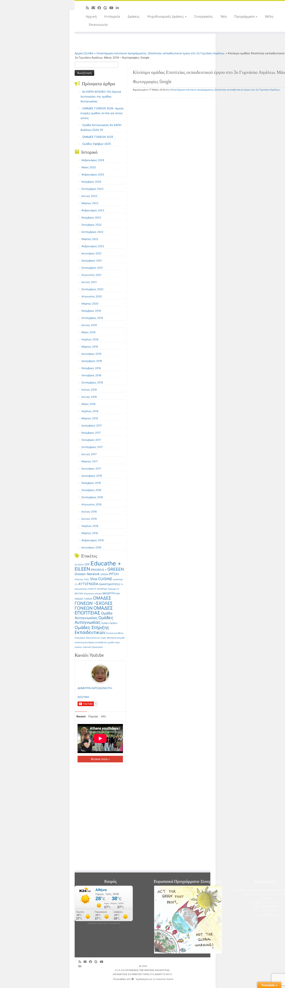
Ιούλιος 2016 (89, 511)
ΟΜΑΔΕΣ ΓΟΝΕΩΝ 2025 (97, 136)
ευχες (103, 638)
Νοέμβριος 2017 (91, 432)
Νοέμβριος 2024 (91, 181)
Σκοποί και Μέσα (114, 633)
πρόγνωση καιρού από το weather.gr (103, 923)
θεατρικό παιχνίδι (116, 638)
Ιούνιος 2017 (89, 454)
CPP (87, 564)
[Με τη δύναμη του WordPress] (132, 978)
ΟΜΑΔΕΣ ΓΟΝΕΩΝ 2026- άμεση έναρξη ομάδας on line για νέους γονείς (102, 113)
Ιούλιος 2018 (89, 389)
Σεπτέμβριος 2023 (92, 188)
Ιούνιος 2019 (89, 325)
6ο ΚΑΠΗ (79, 564)
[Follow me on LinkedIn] (118, 8)
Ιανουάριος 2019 (91, 353)
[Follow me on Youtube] (112, 8)
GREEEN (115, 569)
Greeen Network (87, 574)
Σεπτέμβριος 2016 (92, 497)
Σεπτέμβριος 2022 (92, 231)
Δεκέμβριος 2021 (91, 260)
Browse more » (100, 759)
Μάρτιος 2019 (89, 346)
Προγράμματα (244, 16)
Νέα (223, 16)
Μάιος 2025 (88, 167)
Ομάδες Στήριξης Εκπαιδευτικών (92, 630)
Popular (93, 716)
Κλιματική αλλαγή (93, 593)
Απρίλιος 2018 (89, 411)
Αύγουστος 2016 (91, 504)
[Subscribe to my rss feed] (89, 8)
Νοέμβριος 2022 (91, 217)
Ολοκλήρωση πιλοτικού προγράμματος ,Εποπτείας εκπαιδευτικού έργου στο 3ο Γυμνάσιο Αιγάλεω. (160, 53)
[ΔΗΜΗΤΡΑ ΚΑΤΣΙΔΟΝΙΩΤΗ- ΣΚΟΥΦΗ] (100, 673)
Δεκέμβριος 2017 (91, 425)
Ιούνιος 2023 (89, 196)
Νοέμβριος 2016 (91, 482)
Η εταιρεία (112, 16)
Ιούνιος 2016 (89, 518)
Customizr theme (164, 979)
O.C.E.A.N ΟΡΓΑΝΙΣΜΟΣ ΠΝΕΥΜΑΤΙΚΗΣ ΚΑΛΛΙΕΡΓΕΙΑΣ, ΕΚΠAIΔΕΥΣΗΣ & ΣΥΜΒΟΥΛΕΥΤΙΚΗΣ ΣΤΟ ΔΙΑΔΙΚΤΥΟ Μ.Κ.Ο (142, 972)
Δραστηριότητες (109, 584)
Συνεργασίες (203, 16)
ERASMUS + (99, 569)
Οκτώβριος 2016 (91, 490)
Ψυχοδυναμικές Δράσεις (166, 16)
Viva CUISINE (101, 579)
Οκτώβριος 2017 (91, 439)
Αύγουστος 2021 (91, 274)
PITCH (114, 574)
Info (103, 716)
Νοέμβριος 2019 (91, 310)
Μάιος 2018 (88, 404)
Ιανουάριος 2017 (91, 468)
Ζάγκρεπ (112, 589)
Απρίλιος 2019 (89, 339)
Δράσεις (134, 16)
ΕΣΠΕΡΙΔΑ (102, 589)
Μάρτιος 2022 (89, 239)
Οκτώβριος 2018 (91, 375)
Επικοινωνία (98, 24)
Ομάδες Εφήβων (109, 623)
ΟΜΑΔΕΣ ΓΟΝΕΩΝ (83, 599)
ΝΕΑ (118, 593)
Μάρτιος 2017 (89, 461)
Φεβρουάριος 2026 (92, 160)
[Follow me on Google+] (106, 8)
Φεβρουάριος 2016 (92, 540)
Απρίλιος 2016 (89, 525)
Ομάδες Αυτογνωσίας (94, 620)
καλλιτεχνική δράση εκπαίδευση (91, 642)
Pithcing (79, 579)
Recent (81, 716)
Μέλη (269, 16)
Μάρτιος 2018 (89, 418)
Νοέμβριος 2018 (91, 368)
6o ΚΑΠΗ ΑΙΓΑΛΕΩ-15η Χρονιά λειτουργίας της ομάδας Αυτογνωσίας (100, 96)
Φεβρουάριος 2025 (92, 174)
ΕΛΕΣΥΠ (92, 589)
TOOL (86, 579)
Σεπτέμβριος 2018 (92, 382)
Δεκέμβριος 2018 (91, 360)
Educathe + (106, 563)
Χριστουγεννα (93, 638)
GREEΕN (104, 574)
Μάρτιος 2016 (89, 533)
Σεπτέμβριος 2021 (92, 267)
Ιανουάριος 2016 (91, 547)
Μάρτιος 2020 (89, 303)
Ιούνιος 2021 (89, 282)
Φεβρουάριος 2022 (92, 246)
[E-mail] (95, 8)
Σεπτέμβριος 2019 (92, 317)
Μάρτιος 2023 (89, 203)
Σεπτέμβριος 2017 (92, 447)
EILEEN (82, 569)
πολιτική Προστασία (93, 647)
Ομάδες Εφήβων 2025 (96, 143)
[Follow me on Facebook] (101, 8)
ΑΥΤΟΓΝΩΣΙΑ (88, 584)
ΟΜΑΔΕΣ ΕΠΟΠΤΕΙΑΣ (94, 610)
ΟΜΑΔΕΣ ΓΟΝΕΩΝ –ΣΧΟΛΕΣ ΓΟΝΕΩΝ (94, 603)
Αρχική (91, 16)
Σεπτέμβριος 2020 (92, 289)
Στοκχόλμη (80, 638)
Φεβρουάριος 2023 (92, 210)
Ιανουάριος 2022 (91, 253)
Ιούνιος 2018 (89, 396)
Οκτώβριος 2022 (91, 224)
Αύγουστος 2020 (91, 296)
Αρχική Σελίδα (84, 53)
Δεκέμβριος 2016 (91, 475)
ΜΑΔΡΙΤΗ (109, 593)
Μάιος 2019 (88, 332)
